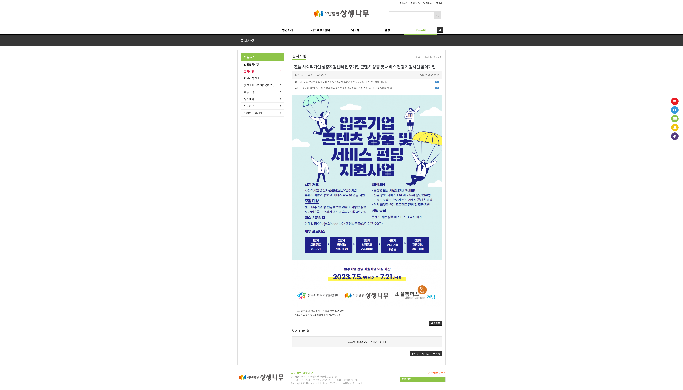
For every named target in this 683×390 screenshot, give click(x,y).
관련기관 (422, 379)
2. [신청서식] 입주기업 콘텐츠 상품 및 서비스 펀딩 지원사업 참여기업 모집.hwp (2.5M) (367, 88)
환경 (387, 30)
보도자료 (249, 106)
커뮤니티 (421, 30)
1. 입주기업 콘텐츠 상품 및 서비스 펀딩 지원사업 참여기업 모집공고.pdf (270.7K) (367, 82)
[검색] (675, 110)
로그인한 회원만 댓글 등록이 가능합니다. (367, 342)
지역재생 (354, 30)
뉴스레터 (249, 99)
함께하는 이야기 (253, 113)
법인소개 (287, 30)
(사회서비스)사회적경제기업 (259, 85)
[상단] (675, 136)
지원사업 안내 (251, 78)
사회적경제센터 (320, 30)
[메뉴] (675, 101)
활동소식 (249, 92)
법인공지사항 (251, 64)
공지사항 (249, 71)
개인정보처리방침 (437, 373)
